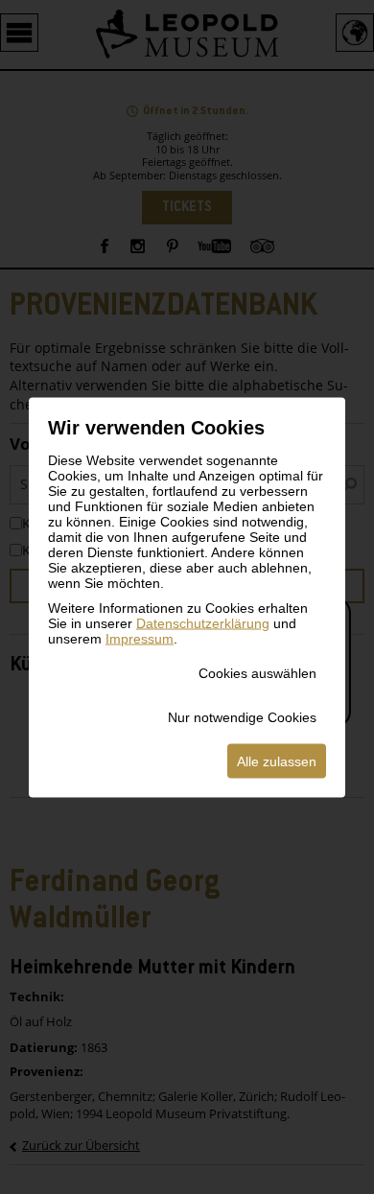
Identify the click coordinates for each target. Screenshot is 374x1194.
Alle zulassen (276, 760)
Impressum (139, 637)
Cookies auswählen (257, 672)
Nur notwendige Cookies (242, 716)
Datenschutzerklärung (202, 622)
